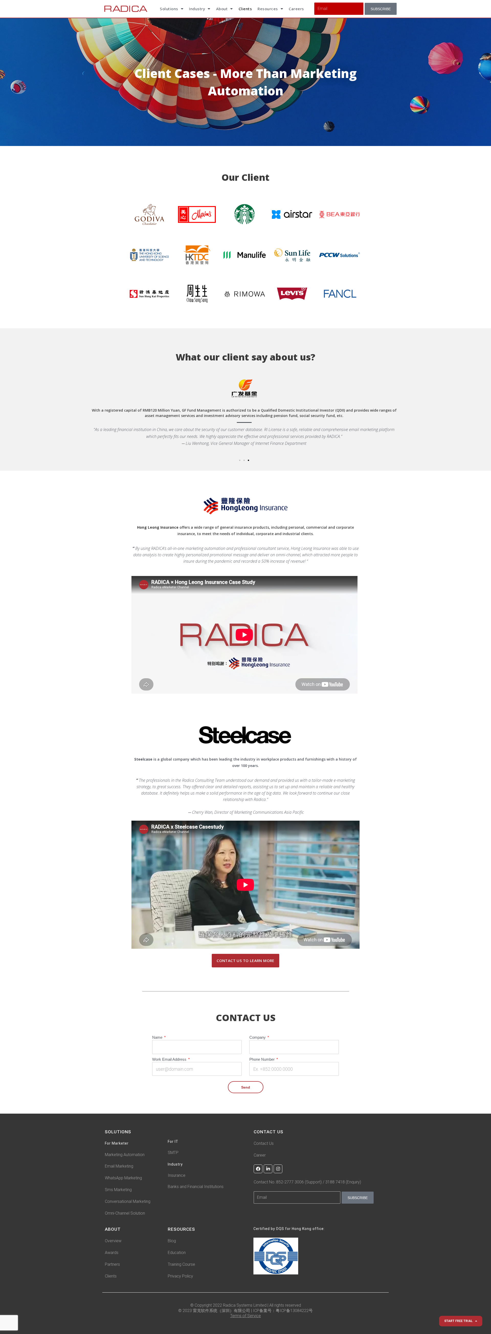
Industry (197, 8)
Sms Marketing (118, 1191)
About (222, 8)
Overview (113, 1242)
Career (260, 1156)
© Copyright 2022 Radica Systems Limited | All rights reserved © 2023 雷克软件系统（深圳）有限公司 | (239, 1309)
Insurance (176, 1176)
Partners (112, 1265)
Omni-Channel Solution (125, 1214)
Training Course (181, 1265)
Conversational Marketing (127, 1202)
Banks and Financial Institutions (196, 1187)
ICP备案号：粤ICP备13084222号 (283, 1311)
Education (177, 1253)
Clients (245, 8)
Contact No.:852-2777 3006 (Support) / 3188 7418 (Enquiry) (307, 1183)
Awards (111, 1253)
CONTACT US (268, 1133)
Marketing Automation (124, 1156)
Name (157, 1039)
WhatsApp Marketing (123, 1179)
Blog (172, 1242)
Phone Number (262, 1061)
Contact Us (264, 1144)
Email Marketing (119, 1167)
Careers (296, 8)
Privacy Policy (180, 1277)
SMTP (173, 1153)
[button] (239, 461)
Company (258, 1039)
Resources (268, 8)
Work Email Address (169, 1061)
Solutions (169, 8)
